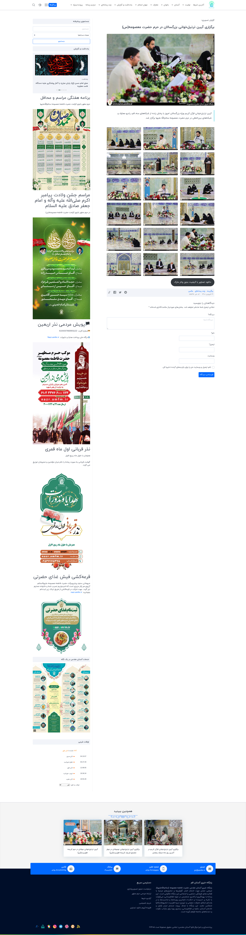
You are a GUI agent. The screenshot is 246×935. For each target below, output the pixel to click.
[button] (66, 90)
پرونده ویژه (78, 5)
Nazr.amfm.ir (53, 337)
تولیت (187, 5)
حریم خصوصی (145, 903)
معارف (155, 5)
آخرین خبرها (198, 5)
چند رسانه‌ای (106, 5)
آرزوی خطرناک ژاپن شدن (77, 83)
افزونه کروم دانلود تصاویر (140, 907)
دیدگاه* (211, 314)
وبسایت (211, 356)
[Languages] (40, 5)
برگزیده (210, 291)
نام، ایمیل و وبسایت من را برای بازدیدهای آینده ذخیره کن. (186, 367)
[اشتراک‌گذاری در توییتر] (120, 292)
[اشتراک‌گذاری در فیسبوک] (114, 292)
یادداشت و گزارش (124, 5)
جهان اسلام (142, 5)
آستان (177, 5)
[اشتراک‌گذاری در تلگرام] (125, 292)
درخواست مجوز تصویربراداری (139, 889)
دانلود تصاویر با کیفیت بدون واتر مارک (192, 282)
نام (212, 333)
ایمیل (211, 344)
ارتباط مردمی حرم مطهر (141, 893)
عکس (190, 291)
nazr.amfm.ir (76, 592)
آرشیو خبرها (146, 898)
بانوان (166, 5)
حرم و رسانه (91, 5)
